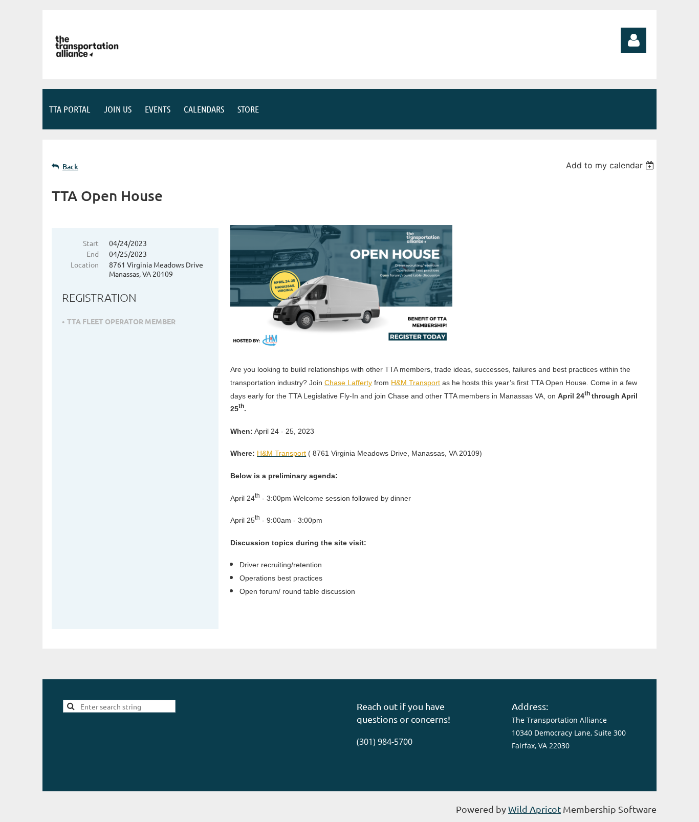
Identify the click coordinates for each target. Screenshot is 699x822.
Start (91, 243)
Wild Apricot (534, 809)
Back (70, 166)
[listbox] (611, 165)
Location (85, 264)
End (92, 253)
